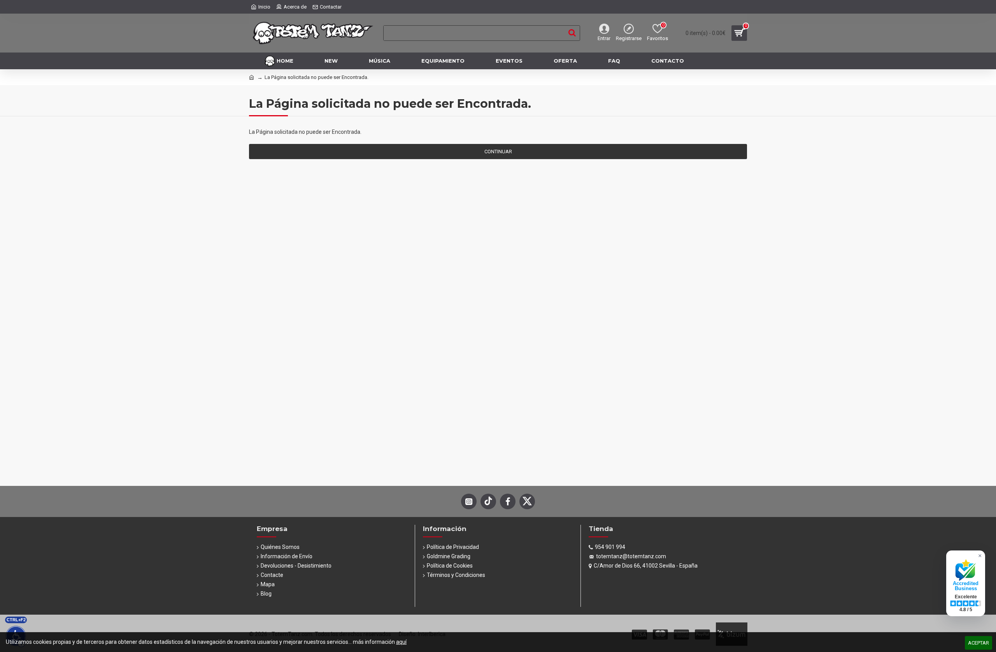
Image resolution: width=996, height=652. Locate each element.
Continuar (498, 151)
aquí (401, 642)
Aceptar (978, 643)
